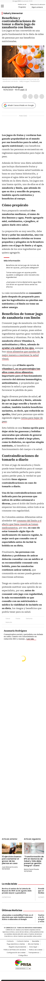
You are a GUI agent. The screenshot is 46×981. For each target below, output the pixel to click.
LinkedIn (36, 96)
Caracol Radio (12, 6)
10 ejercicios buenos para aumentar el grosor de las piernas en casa (11, 860)
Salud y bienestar (13, 13)
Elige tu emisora (37, 7)
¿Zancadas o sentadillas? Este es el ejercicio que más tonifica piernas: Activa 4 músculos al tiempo (17, 917)
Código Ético (23, 955)
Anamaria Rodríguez (12, 87)
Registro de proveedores (17, 947)
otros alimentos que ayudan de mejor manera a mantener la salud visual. (21, 355)
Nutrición (9, 622)
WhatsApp (41, 96)
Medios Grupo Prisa (23, 968)
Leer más (30, 639)
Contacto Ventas (23, 941)
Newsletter (35, 941)
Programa (22, 7)
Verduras (29, 618)
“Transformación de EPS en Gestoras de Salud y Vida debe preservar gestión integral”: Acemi (34, 861)
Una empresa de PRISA (23, 962)
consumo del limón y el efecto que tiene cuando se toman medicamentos (21, 524)
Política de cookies (35, 950)
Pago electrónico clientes (16, 944)
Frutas (18, 618)
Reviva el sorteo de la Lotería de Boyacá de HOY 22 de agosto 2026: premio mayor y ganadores (17, 891)
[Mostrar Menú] (2, 6)
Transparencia (33, 953)
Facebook (24, 96)
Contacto (10, 941)
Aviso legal (33, 947)
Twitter (30, 96)
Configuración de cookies (16, 953)
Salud (8, 618)
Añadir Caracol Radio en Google (21, 105)
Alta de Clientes (33, 944)
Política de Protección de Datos (15, 950)
